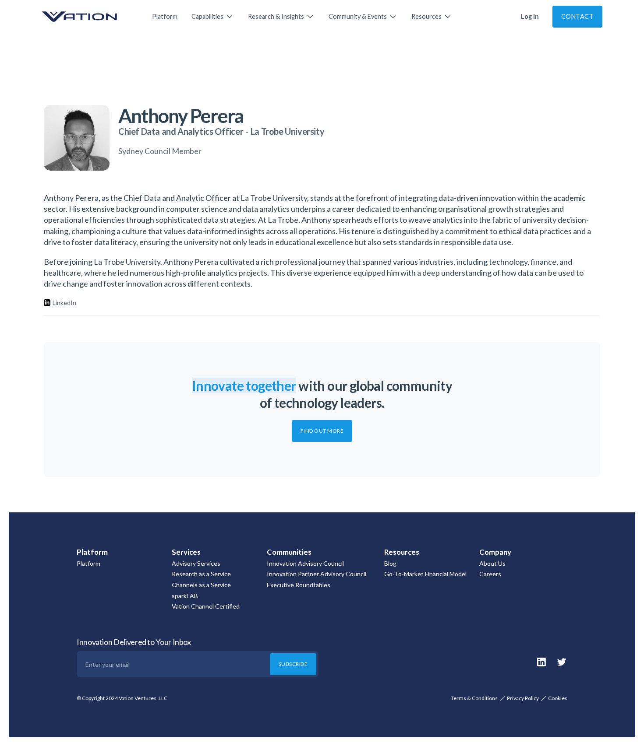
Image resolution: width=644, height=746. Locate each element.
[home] (88, 16)
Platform (164, 16)
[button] (212, 16)
